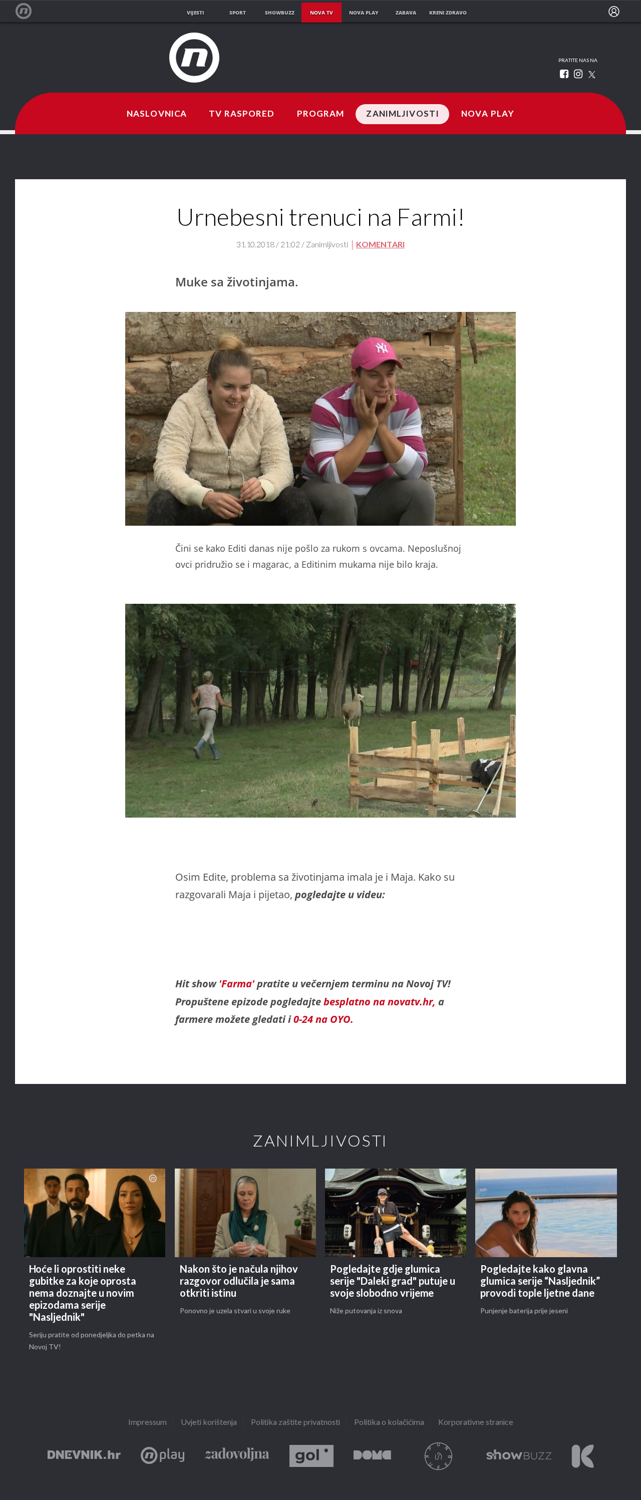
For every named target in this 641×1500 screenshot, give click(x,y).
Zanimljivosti (402, 114)
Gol (311, 1456)
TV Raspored (241, 114)
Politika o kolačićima (389, 1422)
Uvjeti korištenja (209, 1422)
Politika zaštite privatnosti (295, 1422)
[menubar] (614, 12)
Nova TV (29, 11)
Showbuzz (518, 1456)
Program (321, 114)
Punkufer (438, 1456)
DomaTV (372, 1456)
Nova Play (487, 114)
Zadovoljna (236, 1456)
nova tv (321, 12)
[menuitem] (614, 12)
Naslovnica (157, 114)
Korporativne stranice (475, 1422)
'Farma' (238, 983)
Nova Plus (162, 1456)
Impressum (147, 1422)
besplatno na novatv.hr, (379, 1001)
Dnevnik (84, 1456)
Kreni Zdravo (582, 1456)
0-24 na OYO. (322, 1019)
